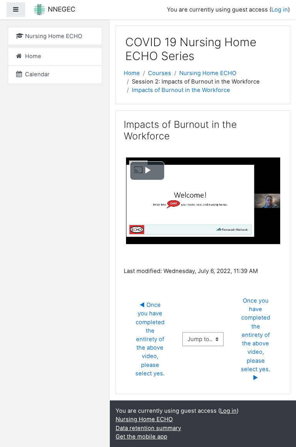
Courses (159, 73)
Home (132, 73)
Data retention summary (148, 428)
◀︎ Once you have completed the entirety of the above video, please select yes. (150, 339)
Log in (279, 9)
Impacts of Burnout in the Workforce (181, 90)
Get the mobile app (141, 436)
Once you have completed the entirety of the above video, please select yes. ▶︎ (256, 339)
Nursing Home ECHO (207, 73)
